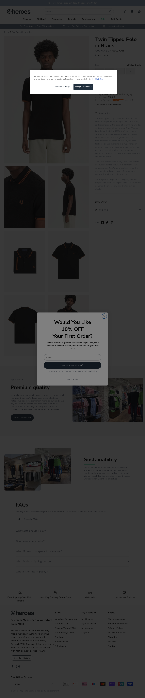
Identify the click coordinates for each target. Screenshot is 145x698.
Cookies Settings (62, 87)
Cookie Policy (97, 79)
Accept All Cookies (83, 87)
